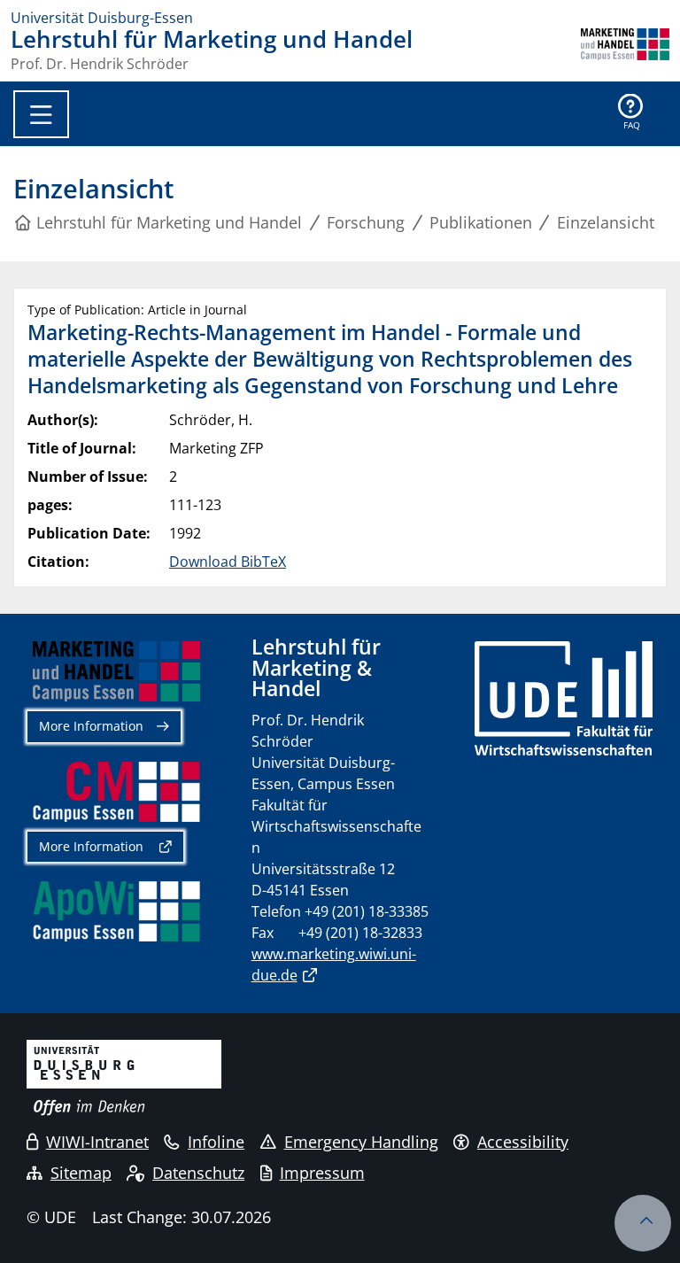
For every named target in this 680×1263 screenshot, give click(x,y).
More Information (91, 725)
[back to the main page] (625, 49)
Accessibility (522, 1141)
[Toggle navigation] (41, 114)
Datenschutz (198, 1172)
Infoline (216, 1141)
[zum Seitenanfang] (642, 1223)
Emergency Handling (361, 1141)
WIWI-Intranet (97, 1141)
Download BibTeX (227, 561)
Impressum (322, 1172)
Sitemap (81, 1172)
